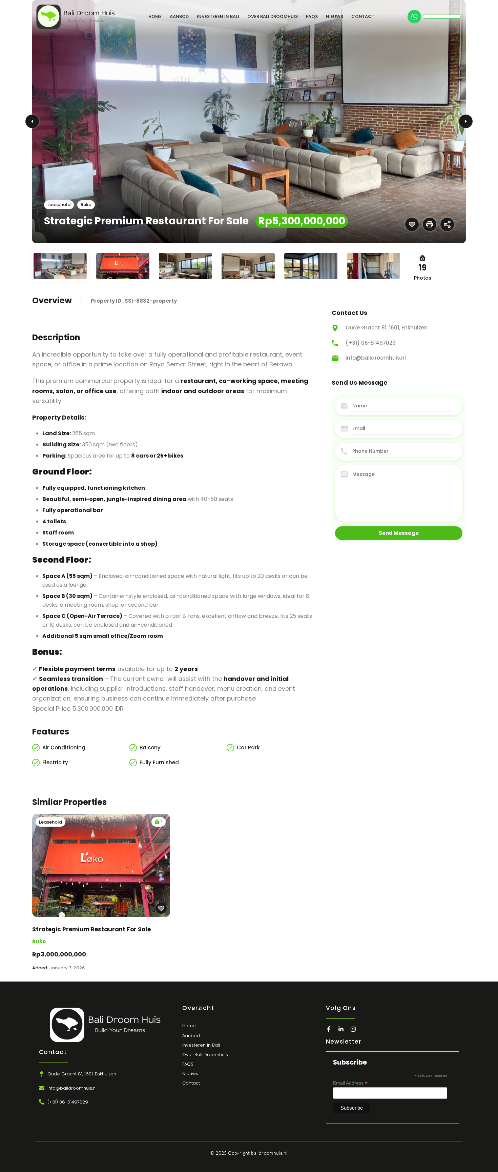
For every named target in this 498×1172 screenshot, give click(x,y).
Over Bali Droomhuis (272, 16)
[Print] (429, 224)
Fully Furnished (159, 762)
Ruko (86, 204)
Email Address (350, 1083)
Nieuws (334, 16)
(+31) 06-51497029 (371, 342)
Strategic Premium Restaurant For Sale (91, 929)
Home (155, 16)
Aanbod (179, 16)
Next (466, 121)
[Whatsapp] (414, 16)
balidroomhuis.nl (269, 1153)
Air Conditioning (63, 747)
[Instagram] (353, 1029)
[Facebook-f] (329, 1029)
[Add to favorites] (412, 224)
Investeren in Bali (218, 16)
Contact (362, 16)
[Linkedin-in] (341, 1029)
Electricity (55, 762)
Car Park (248, 747)
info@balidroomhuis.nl (376, 357)
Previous (32, 121)
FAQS (312, 16)
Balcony (150, 747)
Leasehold (58, 204)
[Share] (447, 224)
